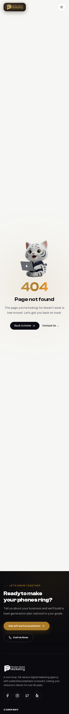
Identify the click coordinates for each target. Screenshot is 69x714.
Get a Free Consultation (24, 626)
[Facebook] (7, 695)
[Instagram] (17, 695)
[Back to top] (60, 708)
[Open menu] (61, 7)
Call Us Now (20, 637)
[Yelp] (37, 695)
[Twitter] (27, 695)
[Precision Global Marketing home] (15, 7)
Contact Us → (50, 325)
